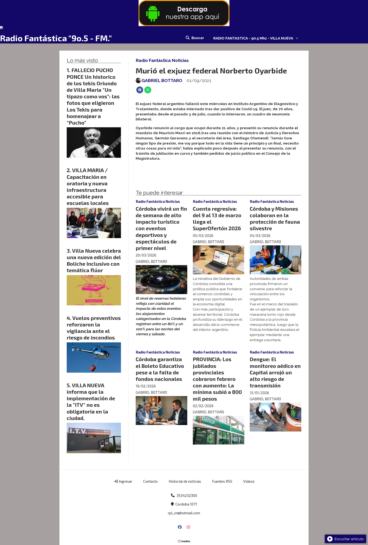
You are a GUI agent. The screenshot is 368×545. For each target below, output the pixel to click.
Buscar (197, 38)
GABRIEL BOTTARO (162, 80)
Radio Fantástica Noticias (162, 60)
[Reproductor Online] (184, 27)
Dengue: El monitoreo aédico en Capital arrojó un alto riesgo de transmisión (275, 372)
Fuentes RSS (222, 481)
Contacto (150, 481)
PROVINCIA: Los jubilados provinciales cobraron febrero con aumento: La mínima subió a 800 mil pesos (217, 378)
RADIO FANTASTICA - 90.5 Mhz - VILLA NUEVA (253, 38)
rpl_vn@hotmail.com (184, 513)
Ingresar (125, 481)
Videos (249, 481)
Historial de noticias (185, 481)
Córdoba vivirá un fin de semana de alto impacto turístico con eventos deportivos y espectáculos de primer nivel (161, 228)
